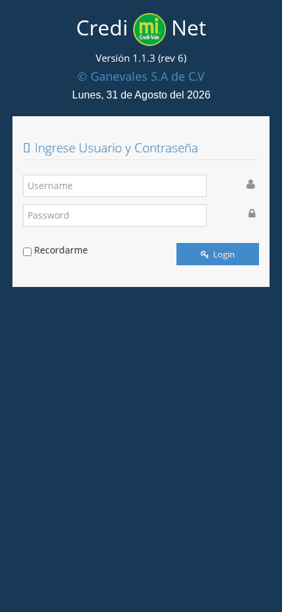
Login (223, 254)
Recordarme (61, 250)
